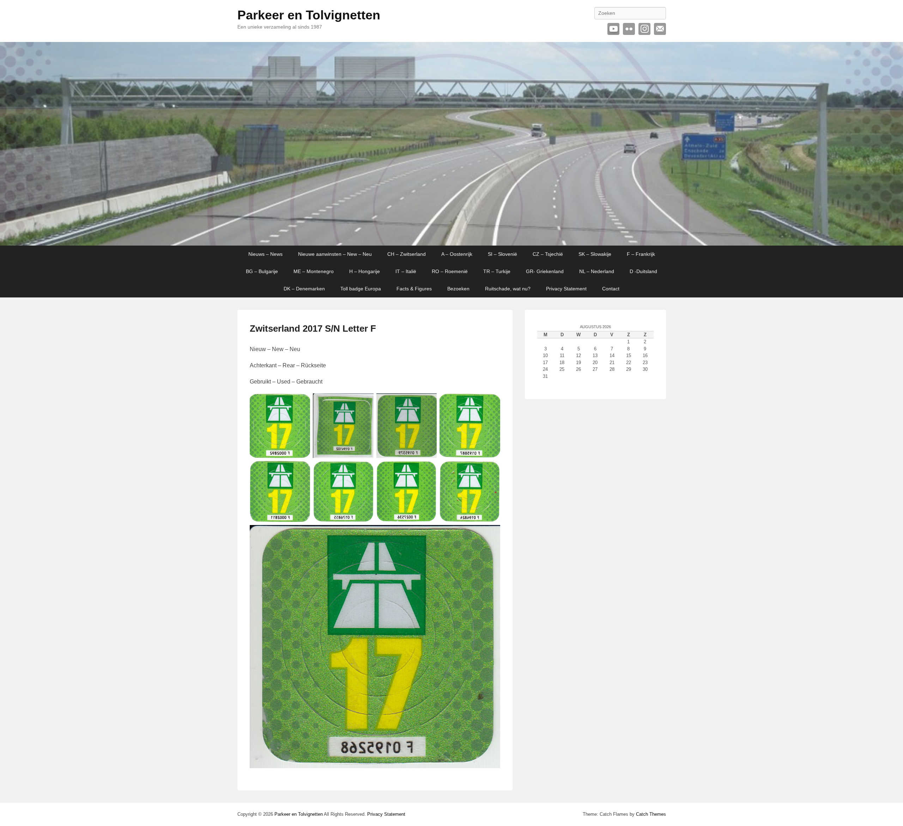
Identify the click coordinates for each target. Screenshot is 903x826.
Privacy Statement (566, 288)
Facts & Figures (414, 288)
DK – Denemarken (304, 288)
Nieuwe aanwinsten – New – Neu (335, 254)
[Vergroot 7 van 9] (427, 470)
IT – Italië (405, 271)
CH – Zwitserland (406, 254)
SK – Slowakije (594, 254)
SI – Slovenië (502, 254)
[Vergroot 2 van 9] (364, 402)
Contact (610, 288)
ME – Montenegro (313, 271)
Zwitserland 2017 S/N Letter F (313, 328)
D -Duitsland (643, 271)
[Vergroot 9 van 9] (491, 534)
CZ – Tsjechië (548, 254)
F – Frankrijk (641, 254)
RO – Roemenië (450, 271)
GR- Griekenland (545, 271)
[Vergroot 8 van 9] (491, 470)
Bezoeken (458, 288)
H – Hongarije (364, 271)
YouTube (613, 29)
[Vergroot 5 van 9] (300, 470)
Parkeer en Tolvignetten (308, 15)
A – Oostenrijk (456, 254)
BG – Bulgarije (262, 271)
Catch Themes (651, 814)
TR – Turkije (496, 271)
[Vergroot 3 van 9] (427, 402)
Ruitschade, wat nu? (508, 288)
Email (660, 29)
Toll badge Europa (360, 288)
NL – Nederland (596, 271)
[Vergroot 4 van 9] (491, 402)
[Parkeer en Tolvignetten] (451, 144)
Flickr (629, 29)
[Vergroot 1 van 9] (300, 402)
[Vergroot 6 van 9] (364, 470)
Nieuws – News (265, 254)
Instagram (644, 29)
